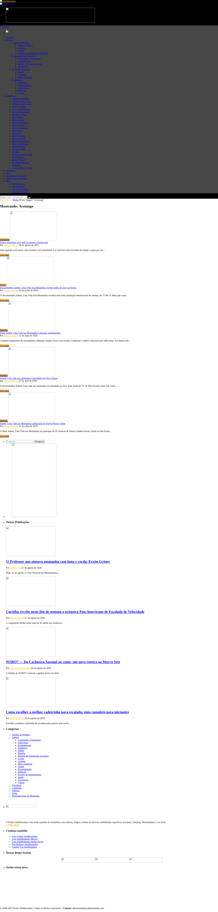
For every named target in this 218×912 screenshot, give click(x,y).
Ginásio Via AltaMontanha (24, 847)
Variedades (17, 80)
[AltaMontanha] (8, 1)
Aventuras (10, 170)
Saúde (21, 72)
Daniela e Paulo (19, 114)
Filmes (3, 285)
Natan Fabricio (19, 146)
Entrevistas (23, 88)
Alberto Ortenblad (20, 98)
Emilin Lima (16, 568)
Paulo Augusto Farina (22, 154)
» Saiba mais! (12, 825)
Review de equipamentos (29, 64)
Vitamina (16, 165)
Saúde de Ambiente (21, 69)
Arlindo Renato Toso (22, 104)
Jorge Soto (17, 130)
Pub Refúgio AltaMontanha (25, 844)
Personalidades (25, 85)
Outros (21, 93)
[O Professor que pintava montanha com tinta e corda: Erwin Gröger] (31, 555)
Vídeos (21, 782)
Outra (14, 793)
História (21, 48)
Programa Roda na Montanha (25, 796)
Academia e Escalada (16, 176)
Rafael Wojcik (18, 160)
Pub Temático (18, 186)
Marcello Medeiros (21, 141)
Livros (21, 50)
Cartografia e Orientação (29, 58)
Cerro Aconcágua (20, 189)
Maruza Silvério (11, 245)
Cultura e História (20, 42)
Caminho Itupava (20, 192)
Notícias (10, 37)
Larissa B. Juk (18, 138)
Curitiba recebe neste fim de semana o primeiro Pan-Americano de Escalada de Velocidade (75, 612)
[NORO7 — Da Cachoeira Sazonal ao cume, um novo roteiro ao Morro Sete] (31, 655)
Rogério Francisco (20, 162)
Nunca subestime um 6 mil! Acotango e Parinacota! (24, 242)
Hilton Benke (18, 125)
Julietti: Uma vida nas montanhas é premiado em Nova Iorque (29, 378)
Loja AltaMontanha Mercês (25, 839)
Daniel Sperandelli (20, 112)
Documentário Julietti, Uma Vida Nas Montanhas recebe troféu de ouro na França (38, 287)
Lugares (21, 74)
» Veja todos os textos (22, 168)
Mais (8, 181)
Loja (8, 173)
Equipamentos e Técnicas (24, 56)
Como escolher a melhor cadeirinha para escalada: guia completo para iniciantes (67, 712)
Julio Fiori (16, 133)
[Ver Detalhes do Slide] (34, 516)
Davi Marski (18, 117)
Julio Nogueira (19, 136)
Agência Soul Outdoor (16, 178)
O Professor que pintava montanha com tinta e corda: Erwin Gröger (58, 561)
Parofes (15, 152)
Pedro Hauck (18, 157)
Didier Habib (18, 120)
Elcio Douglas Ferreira (20, 668)
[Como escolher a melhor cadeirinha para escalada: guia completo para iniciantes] (31, 705)
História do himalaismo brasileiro (33, 53)
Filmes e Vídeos (25, 45)
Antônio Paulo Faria (21, 101)
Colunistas (11, 96)
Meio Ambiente (25, 77)
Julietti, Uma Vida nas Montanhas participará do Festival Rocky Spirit (32, 423)
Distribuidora (18, 184)
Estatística (22, 82)
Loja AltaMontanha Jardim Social (27, 841)
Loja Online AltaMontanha (24, 836)
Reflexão (22, 90)
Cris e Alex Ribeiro (21, 109)
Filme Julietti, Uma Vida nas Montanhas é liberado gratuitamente (30, 333)
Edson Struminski (20, 122)
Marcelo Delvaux (20, 144)
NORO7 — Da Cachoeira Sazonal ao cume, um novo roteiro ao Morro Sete (63, 662)
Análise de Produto (21, 734)
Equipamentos (24, 61)
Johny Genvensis (20, 128)
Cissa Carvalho (19, 106)
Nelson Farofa (18, 149)
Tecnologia (23, 66)
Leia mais (4, 255)
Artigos (9, 40)
